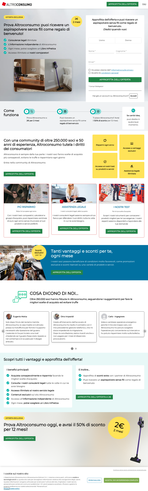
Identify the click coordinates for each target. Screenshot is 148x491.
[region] (74, 479)
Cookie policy (14, 488)
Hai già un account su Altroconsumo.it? (114, 96)
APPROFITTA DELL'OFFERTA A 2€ (94, 397)
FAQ (144, 4)
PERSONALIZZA (94, 480)
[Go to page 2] (76, 349)
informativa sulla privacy (122, 70)
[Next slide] (145, 331)
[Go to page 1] (72, 348)
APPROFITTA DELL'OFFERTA (122, 4)
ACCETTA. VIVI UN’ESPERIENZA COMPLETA (121, 480)
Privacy (6, 488)
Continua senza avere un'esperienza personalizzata (129, 470)
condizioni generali (110, 73)
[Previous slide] (3, 331)
